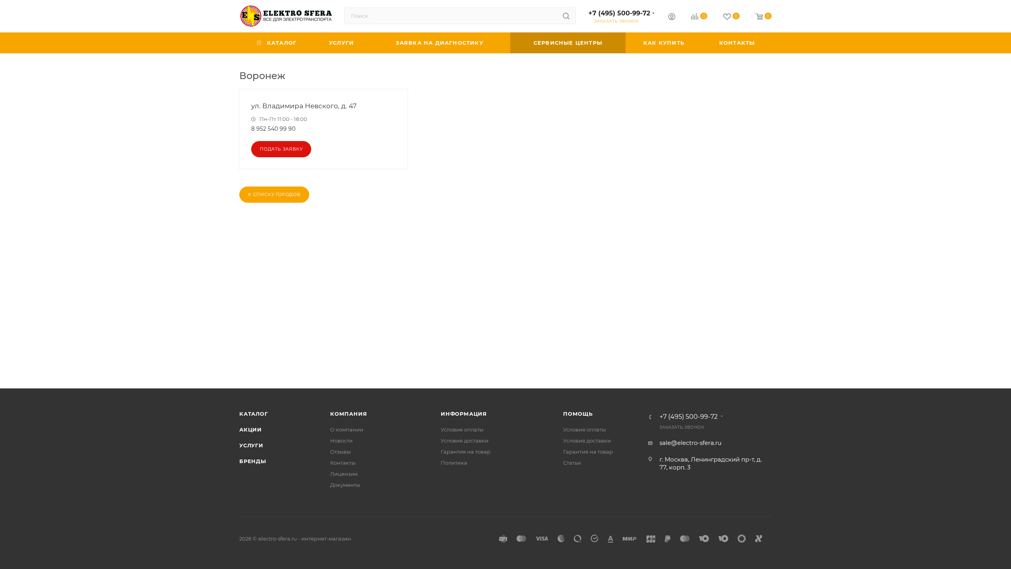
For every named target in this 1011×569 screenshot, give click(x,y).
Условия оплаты (462, 429)
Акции (250, 429)
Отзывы (340, 451)
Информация (464, 414)
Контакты (342, 463)
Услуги (251, 445)
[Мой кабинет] (671, 18)
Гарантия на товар (465, 451)
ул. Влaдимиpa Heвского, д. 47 (304, 106)
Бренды (252, 461)
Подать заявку (281, 149)
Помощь (578, 414)
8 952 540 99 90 (273, 128)
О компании (346, 429)
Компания (348, 414)
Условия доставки (465, 440)
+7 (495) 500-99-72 (619, 13)
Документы (345, 485)
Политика (454, 463)
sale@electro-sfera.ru (691, 443)
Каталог (253, 414)
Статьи (572, 463)
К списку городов (274, 194)
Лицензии (344, 474)
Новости (341, 440)
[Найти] (566, 16)
